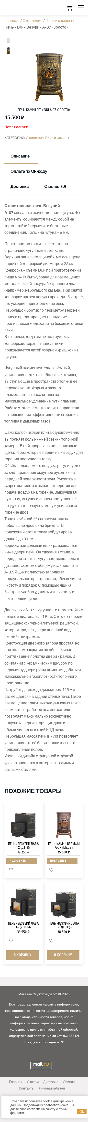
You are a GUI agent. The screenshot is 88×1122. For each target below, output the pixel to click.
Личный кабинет (52, 1088)
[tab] (21, 156)
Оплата (69, 1082)
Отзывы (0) (55, 186)
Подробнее (18, 860)
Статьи (33, 1082)
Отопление (32, 20)
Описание (20, 156)
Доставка (19, 186)
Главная (12, 20)
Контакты (26, 1088)
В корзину (23, 955)
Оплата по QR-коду (29, 171)
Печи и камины (58, 20)
